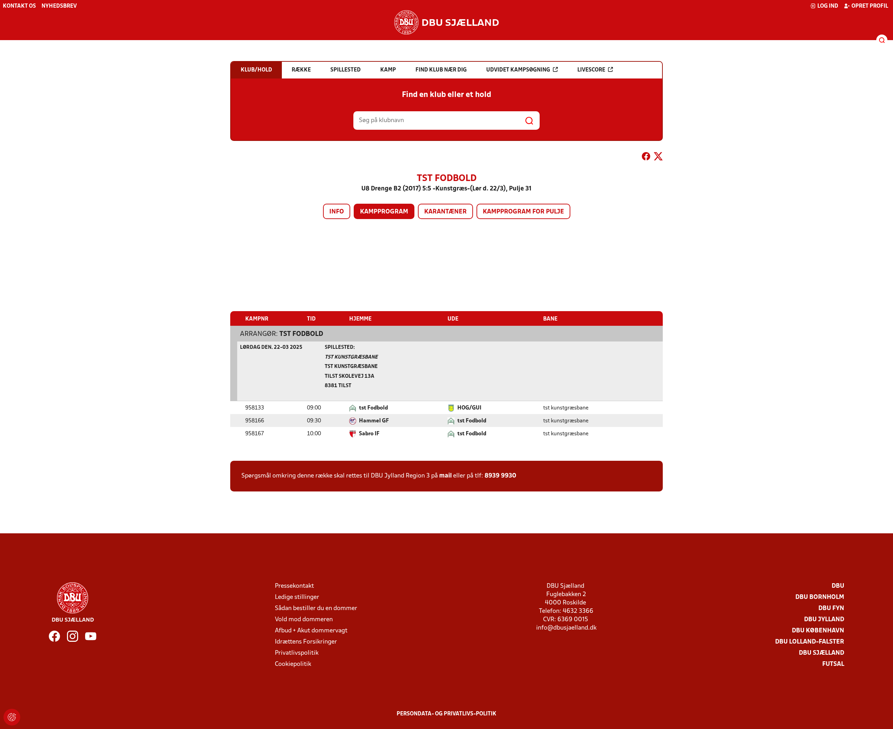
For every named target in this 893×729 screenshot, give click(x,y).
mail (445, 476)
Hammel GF (374, 421)
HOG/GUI (469, 408)
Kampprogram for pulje (523, 212)
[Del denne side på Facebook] (646, 157)
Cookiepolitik (293, 664)
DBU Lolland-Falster (809, 642)
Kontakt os (19, 6)
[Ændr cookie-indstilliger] (11, 717)
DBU (838, 586)
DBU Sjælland (821, 653)
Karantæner (445, 212)
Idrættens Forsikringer (306, 642)
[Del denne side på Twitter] (658, 157)
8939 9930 (500, 476)
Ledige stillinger (297, 597)
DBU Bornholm (819, 597)
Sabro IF (369, 433)
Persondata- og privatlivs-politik (446, 714)
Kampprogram (384, 212)
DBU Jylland (824, 620)
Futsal (833, 664)
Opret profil (869, 6)
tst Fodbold (301, 334)
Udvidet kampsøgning (518, 70)
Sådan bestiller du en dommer (316, 608)
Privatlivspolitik (296, 653)
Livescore (591, 70)
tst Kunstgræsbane (351, 357)
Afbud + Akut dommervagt (311, 631)
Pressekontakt (294, 586)
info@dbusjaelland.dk (566, 628)
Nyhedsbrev (59, 6)
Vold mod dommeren (304, 620)
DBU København (818, 631)
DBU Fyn (831, 608)
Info (336, 212)
